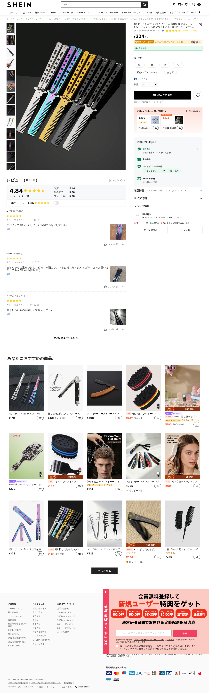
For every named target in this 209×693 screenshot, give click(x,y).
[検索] (144, 4)
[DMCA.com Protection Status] (116, 679)
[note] (182, 409)
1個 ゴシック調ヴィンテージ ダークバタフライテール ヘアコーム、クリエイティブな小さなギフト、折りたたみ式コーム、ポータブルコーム (182, 549)
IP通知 (40, 687)
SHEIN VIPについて (41, 640)
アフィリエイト (39, 644)
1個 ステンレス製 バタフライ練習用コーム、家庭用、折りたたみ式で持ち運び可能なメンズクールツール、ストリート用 (26, 549)
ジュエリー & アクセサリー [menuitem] (105, 12)
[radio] (139, 65)
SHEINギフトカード (66, 616)
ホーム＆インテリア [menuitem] (131, 12)
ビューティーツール (42, 19)
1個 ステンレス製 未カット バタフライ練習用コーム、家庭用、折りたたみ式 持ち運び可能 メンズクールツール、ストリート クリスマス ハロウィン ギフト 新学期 (26, 413)
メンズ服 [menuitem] (148, 12)
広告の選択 (67, 687)
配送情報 (36, 616)
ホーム (9, 19)
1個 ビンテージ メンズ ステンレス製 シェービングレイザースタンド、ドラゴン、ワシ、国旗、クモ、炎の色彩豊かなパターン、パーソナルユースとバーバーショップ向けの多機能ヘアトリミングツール (143, 481)
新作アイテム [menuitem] (41, 12)
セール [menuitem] (54, 12)
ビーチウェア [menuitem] (82, 12)
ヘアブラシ (75, 19)
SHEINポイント (64, 612)
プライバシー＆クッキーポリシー (46, 683)
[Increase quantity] (156, 84)
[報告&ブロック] (124, 244)
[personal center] (174, 5)
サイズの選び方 (39, 636)
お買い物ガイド (39, 608)
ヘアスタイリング (61, 19)
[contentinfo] (155, 673)
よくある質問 (63, 632)
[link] (180, 4)
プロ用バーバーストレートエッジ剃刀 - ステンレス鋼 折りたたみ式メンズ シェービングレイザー (104, 413)
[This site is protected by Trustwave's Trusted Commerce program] (108, 679)
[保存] (198, 95)
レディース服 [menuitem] (66, 12)
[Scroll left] (195, 12)
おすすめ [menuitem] (27, 12)
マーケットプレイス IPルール (21, 687)
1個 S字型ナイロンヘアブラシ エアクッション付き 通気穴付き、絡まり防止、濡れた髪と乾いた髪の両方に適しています (183, 481)
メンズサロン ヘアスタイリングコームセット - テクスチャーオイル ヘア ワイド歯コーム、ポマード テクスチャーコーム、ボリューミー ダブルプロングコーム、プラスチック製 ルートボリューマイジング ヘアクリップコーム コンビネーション (104, 549)
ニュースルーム (15, 616)
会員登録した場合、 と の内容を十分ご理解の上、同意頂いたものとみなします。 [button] (155, 640)
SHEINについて (15, 608)
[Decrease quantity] (143, 84)
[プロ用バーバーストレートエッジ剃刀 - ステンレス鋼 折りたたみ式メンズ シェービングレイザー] (104, 388)
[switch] (56, 203)
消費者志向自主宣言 (17, 638)
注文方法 (36, 628)
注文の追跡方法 (39, 632)
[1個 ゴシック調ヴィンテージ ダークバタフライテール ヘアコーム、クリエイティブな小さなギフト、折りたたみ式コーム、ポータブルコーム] (182, 524)
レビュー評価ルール (66, 628)
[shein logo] (19, 4)
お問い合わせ (63, 608)
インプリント (52, 687)
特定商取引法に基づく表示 (18, 625)
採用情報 (12, 620)
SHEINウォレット (65, 620)
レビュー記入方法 (65, 624)
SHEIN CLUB (14, 646)
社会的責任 (13, 612)
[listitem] (148, 123)
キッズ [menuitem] (172, 12)
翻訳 (8, 229)
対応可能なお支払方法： (117, 668)
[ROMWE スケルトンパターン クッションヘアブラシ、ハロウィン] (26, 456)
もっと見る (104, 570)
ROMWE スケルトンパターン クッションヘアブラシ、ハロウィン (26, 484)
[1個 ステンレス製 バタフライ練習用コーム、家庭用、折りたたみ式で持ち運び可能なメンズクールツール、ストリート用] (26, 524)
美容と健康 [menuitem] (161, 12)
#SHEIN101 (13, 634)
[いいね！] (105, 244)
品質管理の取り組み (17, 642)
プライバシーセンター (18, 683)
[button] (193, 5)
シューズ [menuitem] (183, 12)
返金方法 (36, 624)
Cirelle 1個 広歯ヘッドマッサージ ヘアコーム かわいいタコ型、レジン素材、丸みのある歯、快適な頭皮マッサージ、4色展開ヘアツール (183, 416)
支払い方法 (37, 612)
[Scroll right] (199, 12)
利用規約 (68, 683)
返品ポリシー (38, 620)
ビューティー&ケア (22, 19)
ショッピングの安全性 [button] (152, 166)
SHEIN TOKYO (14, 630)
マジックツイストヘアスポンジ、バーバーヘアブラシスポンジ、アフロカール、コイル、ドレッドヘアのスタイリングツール (65, 481)
